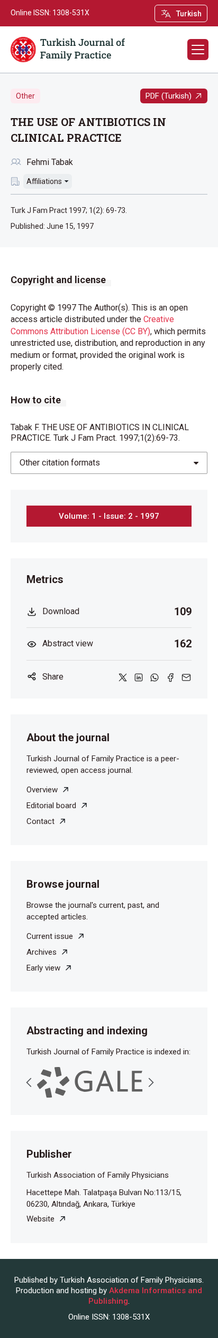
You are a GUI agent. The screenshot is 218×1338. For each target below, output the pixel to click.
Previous (29, 1082)
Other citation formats (60, 463)
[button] (198, 49)
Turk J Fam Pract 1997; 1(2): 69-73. (69, 210)
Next (151, 1082)
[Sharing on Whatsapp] (154, 677)
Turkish (189, 13)
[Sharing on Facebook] (170, 677)
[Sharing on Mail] (186, 677)
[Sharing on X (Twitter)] (122, 677)
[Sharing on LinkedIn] (138, 677)
